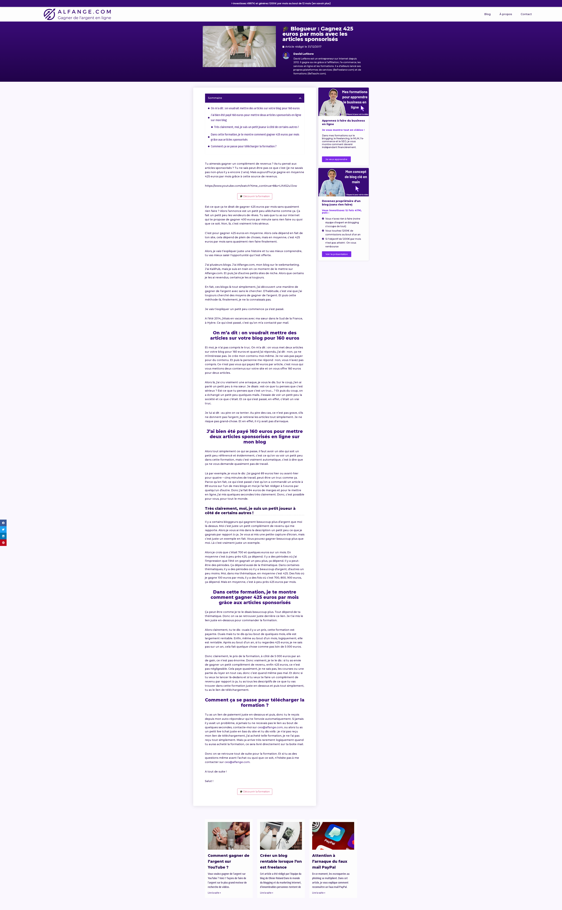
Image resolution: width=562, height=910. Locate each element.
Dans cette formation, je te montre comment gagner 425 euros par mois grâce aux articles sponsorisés (255, 137)
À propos (506, 14)
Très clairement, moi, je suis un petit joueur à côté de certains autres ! (256, 127)
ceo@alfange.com (270, 727)
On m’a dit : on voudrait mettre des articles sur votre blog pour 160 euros (255, 108)
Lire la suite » (214, 892)
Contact (526, 14)
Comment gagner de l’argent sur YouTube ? (228, 861)
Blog (487, 14)
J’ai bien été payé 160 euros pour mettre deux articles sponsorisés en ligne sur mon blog (256, 117)
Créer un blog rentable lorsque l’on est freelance (281, 861)
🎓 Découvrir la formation (255, 196)
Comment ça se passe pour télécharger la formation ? (243, 146)
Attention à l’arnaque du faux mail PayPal (329, 861)
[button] (3, 523)
